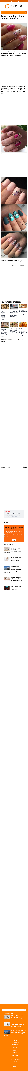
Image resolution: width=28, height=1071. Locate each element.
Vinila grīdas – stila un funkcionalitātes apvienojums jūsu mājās (16, 550)
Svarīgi (9, 339)
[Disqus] (14, 488)
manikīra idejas (17, 339)
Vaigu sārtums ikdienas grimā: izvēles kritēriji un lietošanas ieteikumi (16, 559)
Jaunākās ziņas (15, 1042)
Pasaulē (15, 1049)
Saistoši (15, 1047)
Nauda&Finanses (15, 1045)
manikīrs (22, 339)
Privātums (15, 1061)
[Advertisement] (14, 71)
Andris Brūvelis (16, 21)
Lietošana (15, 1057)
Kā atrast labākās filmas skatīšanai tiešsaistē (16, 587)
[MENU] (26, 12)
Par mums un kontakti (15, 1059)
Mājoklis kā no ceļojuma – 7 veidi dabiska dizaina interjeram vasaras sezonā (16, 579)
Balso (14, 540)
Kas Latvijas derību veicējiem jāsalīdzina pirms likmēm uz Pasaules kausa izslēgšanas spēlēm (16, 569)
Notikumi (15, 1052)
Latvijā (6, 339)
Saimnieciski (15, 1044)
